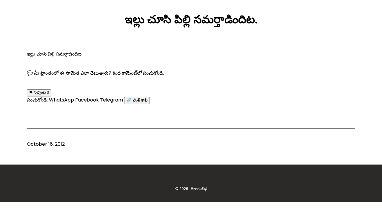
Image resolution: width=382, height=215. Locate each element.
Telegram (111, 99)
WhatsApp (61, 99)
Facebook (87, 99)
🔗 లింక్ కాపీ (137, 100)
